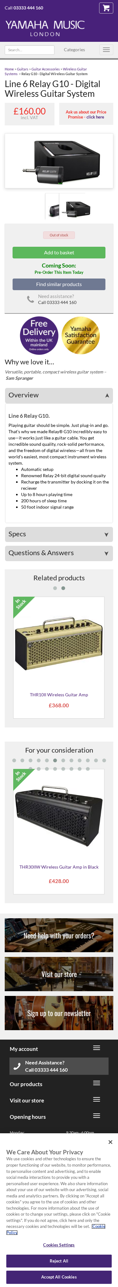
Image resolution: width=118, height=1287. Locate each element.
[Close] (110, 1142)
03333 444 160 (28, 7)
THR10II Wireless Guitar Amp (59, 694)
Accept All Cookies (58, 1276)
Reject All (59, 1260)
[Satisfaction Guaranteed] (79, 335)
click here (95, 116)
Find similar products (59, 284)
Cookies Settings (59, 1244)
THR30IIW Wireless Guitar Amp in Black (59, 867)
